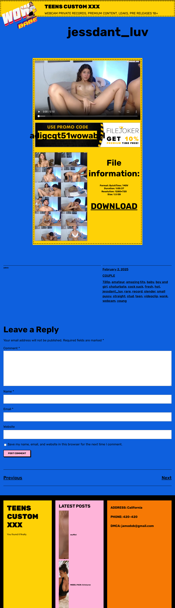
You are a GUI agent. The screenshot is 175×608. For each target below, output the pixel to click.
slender (150, 291)
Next (167, 477)
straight (119, 296)
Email (8, 409)
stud (130, 296)
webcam (109, 301)
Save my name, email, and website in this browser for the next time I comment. (65, 444)
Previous (12, 477)
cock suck (135, 287)
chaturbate (117, 287)
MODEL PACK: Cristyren (80, 585)
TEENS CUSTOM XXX (72, 6)
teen (139, 296)
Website (9, 427)
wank (163, 296)
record (137, 291)
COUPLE (109, 276)
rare (127, 291)
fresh (149, 287)
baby (150, 282)
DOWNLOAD (114, 206)
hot (157, 287)
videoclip (151, 296)
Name (8, 391)
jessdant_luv (113, 291)
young (122, 301)
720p (106, 282)
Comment (11, 348)
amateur (118, 282)
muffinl (73, 535)
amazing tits (135, 282)
